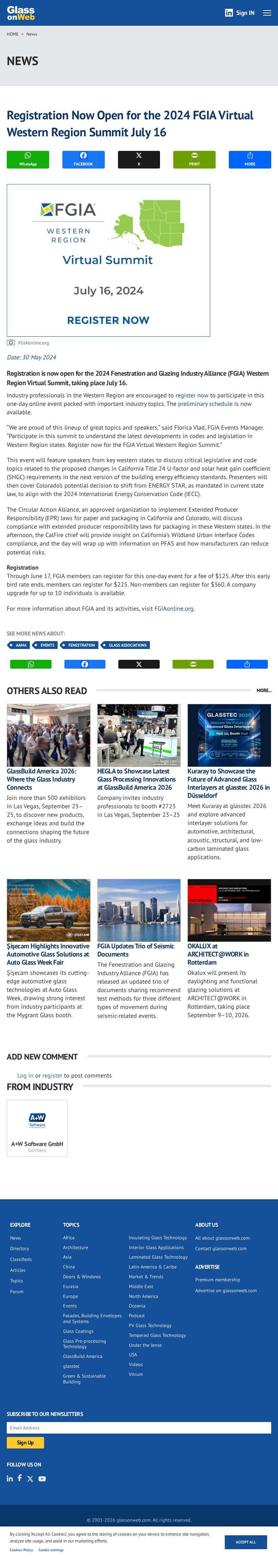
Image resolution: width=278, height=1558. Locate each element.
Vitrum (136, 1374)
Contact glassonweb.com (220, 1248)
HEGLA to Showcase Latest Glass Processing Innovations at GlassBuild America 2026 (136, 779)
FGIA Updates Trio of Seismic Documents (135, 950)
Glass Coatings (78, 1331)
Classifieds (21, 1259)
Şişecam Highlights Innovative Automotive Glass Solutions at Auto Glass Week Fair (48, 954)
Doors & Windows (82, 1277)
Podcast (137, 1316)
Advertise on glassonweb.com (226, 1290)
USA (133, 1355)
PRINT (194, 163)
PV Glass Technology (150, 1325)
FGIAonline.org (174, 608)
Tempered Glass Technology (157, 1335)
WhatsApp (28, 163)
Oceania (137, 1306)
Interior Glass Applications (156, 1247)
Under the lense (145, 1345)
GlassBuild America (82, 1356)
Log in (25, 1075)
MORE (250, 163)
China (69, 1267)
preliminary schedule (205, 404)
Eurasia (70, 1286)
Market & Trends (146, 1277)
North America (143, 1296)
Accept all (246, 1542)
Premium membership (217, 1280)
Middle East (141, 1286)
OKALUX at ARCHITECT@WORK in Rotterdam (218, 954)
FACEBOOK (83, 163)
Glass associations (127, 645)
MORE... (264, 690)
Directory (19, 1248)
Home (13, 34)
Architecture (75, 1247)
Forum (16, 1291)
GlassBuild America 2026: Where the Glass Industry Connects (41, 779)
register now (192, 395)
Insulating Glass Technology (158, 1238)
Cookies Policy (21, 1549)
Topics (16, 1281)
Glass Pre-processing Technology (84, 1344)
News (31, 34)
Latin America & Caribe (153, 1267)
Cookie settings (51, 1549)
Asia (67, 1257)
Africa (69, 1238)
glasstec (71, 1366)
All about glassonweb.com (222, 1238)
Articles (17, 1270)
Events (47, 645)
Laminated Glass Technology (158, 1257)
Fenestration (81, 645)
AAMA (21, 645)
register (52, 1075)
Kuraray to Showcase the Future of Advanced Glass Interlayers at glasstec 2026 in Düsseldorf (228, 783)
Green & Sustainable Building (84, 1379)
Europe (70, 1296)
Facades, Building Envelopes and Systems (92, 1318)
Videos (136, 1364)
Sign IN (245, 13)
